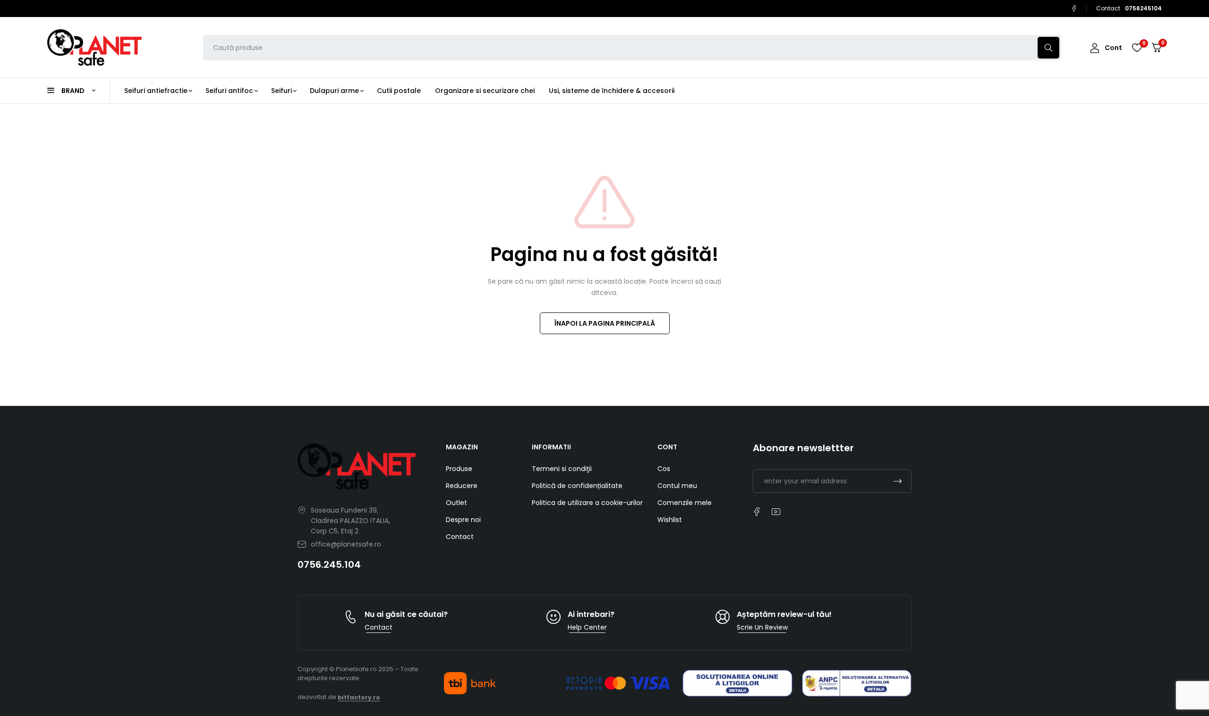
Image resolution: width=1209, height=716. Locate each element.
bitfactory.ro (359, 697)
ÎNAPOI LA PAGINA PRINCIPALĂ (604, 323)
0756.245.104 (329, 564)
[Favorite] (1137, 47)
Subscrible (898, 481)
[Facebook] (1074, 8)
